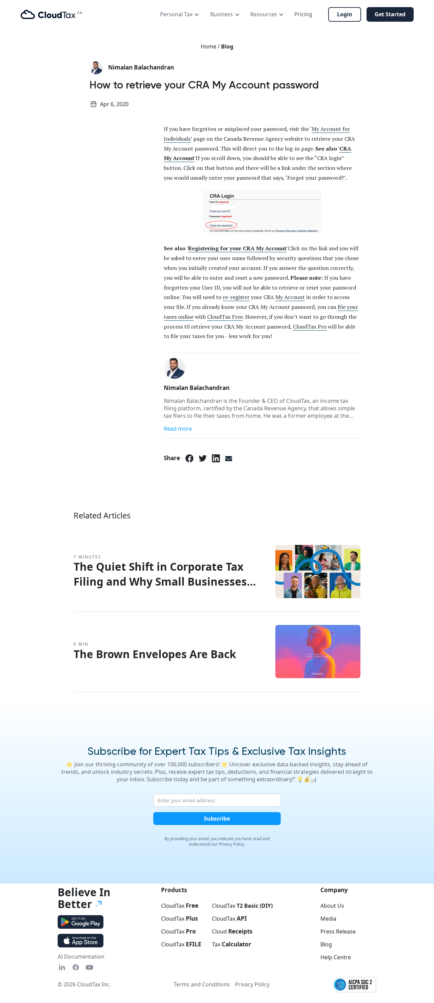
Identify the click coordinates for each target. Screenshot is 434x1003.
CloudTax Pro (310, 326)
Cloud (232, 931)
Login (344, 14)
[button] (180, 14)
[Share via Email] (228, 458)
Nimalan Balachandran (141, 67)
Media (328, 918)
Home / (211, 46)
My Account (290, 297)
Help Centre (335, 957)
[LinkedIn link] (216, 458)
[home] (51, 14)
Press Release (338, 931)
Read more (178, 428)
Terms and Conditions (202, 984)
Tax (231, 944)
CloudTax (179, 905)
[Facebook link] (189, 458)
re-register (236, 297)
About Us (332, 905)
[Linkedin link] (62, 967)
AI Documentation (81, 956)
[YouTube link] (89, 967)
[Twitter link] (203, 458)
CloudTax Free (225, 316)
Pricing (303, 14)
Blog (227, 46)
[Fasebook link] (76, 967)
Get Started (390, 14)
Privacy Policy (252, 984)
